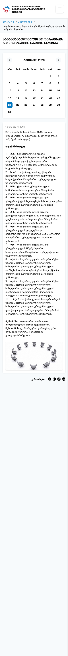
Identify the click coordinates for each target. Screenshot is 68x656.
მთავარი (8, 21)
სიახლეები (25, 21)
